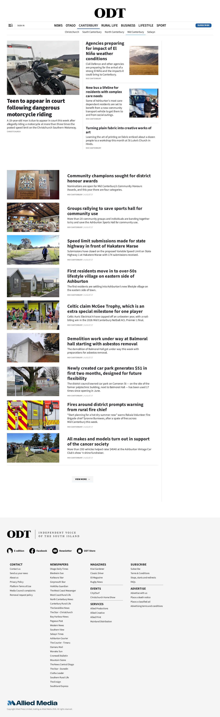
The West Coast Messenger (63, 590)
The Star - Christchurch (61, 612)
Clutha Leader (57, 673)
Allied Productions (99, 608)
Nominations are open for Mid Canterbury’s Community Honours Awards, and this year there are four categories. (104, 188)
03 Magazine (96, 577)
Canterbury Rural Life (60, 603)
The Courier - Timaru (60, 642)
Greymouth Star (58, 582)
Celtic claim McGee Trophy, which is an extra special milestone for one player (105, 309)
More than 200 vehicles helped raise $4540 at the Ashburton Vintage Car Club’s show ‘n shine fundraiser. (109, 451)
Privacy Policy (17, 582)
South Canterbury (92, 32)
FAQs (133, 582)
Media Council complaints (22, 590)
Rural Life (109, 25)
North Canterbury (114, 32)
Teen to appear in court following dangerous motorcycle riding (36, 108)
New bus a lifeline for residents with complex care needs (104, 92)
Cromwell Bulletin (59, 655)
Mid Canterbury (135, 32)
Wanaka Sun (56, 651)
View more (81, 479)
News (58, 25)
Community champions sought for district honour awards (109, 178)
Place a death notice (140, 597)
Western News (57, 625)
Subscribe (203, 25)
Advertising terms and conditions (147, 606)
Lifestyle (146, 25)
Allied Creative (97, 613)
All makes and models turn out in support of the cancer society (108, 441)
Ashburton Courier (59, 638)
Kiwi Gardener (97, 569)
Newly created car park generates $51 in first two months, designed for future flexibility (107, 373)
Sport (161, 25)
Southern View (57, 629)
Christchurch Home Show (102, 597)
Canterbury (88, 25)
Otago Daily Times (59, 569)
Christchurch (72, 32)
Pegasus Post (56, 621)
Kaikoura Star (57, 577)
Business (128, 25)
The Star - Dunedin (59, 669)
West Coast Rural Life (60, 595)
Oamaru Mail (56, 647)
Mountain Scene (58, 660)
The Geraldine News (59, 608)
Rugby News (96, 582)
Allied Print (95, 617)
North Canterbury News (61, 599)
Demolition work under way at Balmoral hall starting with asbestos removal (107, 341)
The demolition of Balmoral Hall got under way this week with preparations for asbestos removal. (103, 351)
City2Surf (94, 593)
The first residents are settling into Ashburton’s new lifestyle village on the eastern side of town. (107, 288)
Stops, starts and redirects (143, 577)
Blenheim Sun (57, 573)
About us (14, 577)
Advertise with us (139, 593)
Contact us (15, 569)
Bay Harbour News (59, 616)
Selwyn (151, 32)
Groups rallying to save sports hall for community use (104, 211)
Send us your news (19, 573)
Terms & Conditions (140, 573)
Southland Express (59, 686)
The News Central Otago (62, 664)
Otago (71, 25)
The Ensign (55, 682)
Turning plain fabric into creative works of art (118, 130)
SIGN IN (20, 25)
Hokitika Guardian (59, 586)
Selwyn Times (56, 634)
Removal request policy (21, 595)
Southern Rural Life (59, 677)
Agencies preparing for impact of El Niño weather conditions (105, 51)
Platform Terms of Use (20, 586)
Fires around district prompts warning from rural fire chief (105, 407)
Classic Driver (97, 573)
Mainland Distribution (101, 621)
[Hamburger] (11, 25)
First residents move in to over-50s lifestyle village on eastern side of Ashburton (101, 276)
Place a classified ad (140, 601)
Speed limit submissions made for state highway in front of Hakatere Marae (106, 243)
